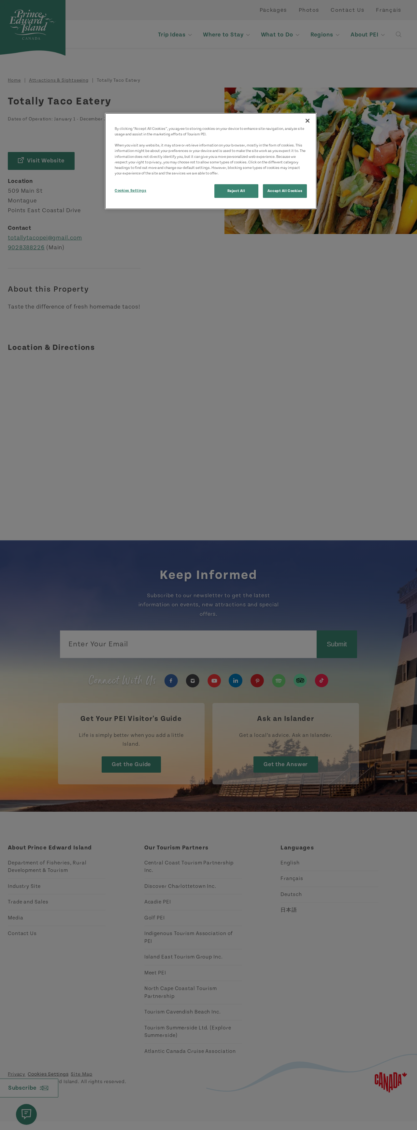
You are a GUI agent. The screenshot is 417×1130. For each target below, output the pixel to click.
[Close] (307, 121)
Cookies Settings (130, 190)
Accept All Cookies (284, 191)
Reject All (236, 191)
